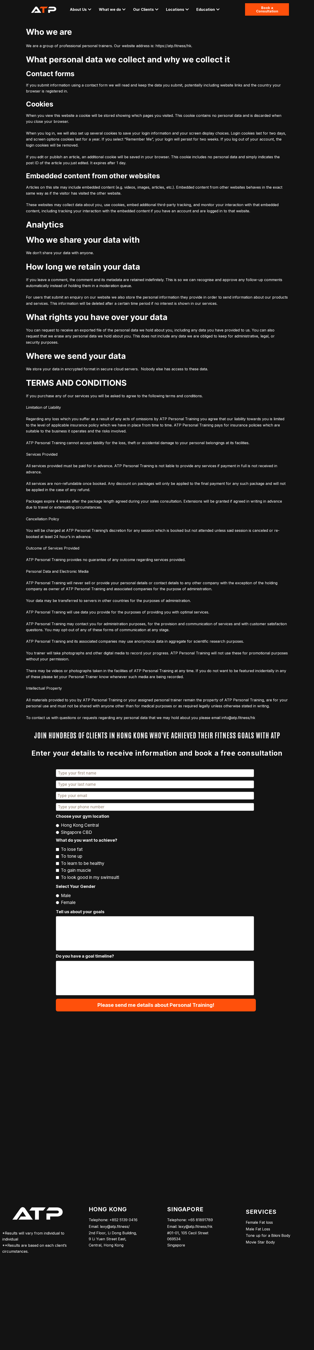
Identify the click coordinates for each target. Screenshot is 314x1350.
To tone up (71, 856)
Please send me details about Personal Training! (155, 1005)
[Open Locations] (187, 9)
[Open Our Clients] (157, 9)
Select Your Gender (76, 886)
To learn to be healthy (82, 863)
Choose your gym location (82, 816)
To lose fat (72, 849)
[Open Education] (218, 9)
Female (68, 902)
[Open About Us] (89, 9)
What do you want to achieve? (86, 840)
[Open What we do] (124, 9)
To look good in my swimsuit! (90, 877)
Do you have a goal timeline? (85, 956)
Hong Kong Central (80, 825)
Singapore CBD (76, 832)
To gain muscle (76, 870)
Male (66, 895)
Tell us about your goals (80, 911)
